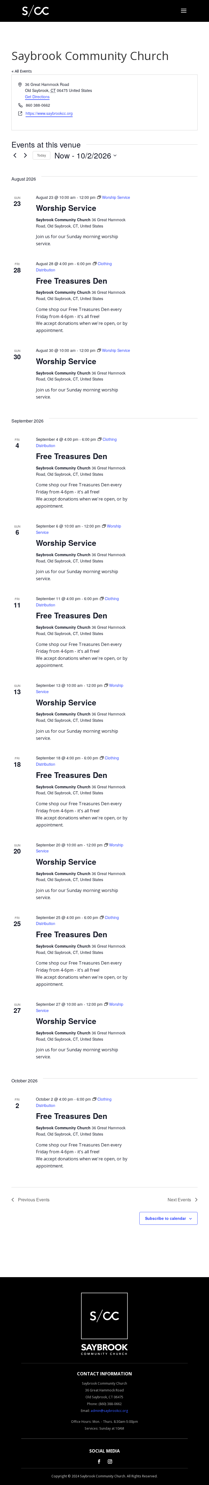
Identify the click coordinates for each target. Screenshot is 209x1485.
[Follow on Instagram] (110, 1461)
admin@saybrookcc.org (109, 1410)
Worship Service (66, 207)
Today (41, 155)
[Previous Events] (14, 155)
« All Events (21, 71)
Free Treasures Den (71, 280)
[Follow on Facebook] (99, 1461)
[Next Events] (25, 155)
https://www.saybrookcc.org (49, 113)
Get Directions (37, 96)
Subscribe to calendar (165, 1218)
